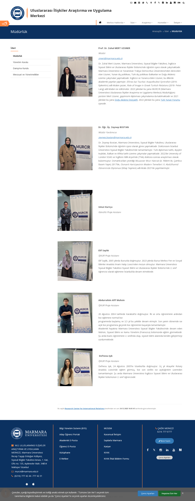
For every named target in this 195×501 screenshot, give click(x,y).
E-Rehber (63, 458)
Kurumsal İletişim (112, 434)
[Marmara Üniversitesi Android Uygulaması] (26, 484)
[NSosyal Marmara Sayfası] (174, 2)
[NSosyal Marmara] (180, 449)
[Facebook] (147, 449)
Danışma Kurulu (21, 68)
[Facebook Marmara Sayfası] (154, 2)
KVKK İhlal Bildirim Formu (116, 458)
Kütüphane (64, 452)
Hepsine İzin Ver (169, 493)
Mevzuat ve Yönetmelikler (26, 74)
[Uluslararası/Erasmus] (143, 2)
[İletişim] (147, 2)
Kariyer (107, 446)
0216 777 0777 (164, 431)
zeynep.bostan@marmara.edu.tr (115, 137)
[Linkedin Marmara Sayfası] (166, 2)
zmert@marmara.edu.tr (110, 58)
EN (179, 2)
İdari (132, 22)
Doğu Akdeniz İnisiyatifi (126, 99)
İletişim (177, 22)
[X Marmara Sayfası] (158, 2)
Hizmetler (162, 22)
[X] (154, 449)
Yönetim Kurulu (20, 62)
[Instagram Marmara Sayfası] (162, 2)
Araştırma (146, 22)
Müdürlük (17, 55)
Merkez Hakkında (115, 22)
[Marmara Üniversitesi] (17, 13)
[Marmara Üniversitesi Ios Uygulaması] (33, 484)
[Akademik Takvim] (139, 2)
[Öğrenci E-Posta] (131, 2)
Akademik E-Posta (68, 440)
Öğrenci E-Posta (67, 446)
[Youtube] (173, 449)
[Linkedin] (167, 449)
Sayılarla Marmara (113, 440)
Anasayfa (156, 31)
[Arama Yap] (183, 3)
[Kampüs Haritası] (150, 2)
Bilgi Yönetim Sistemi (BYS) (73, 428)
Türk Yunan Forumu (170, 99)
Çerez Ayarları (164, 457)
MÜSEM (108, 428)
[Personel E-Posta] (135, 2)
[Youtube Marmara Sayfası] (170, 2)
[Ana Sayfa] (100, 22)
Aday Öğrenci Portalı (69, 434)
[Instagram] (160, 449)
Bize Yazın (165, 441)
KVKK (106, 452)
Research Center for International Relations (85, 408)
